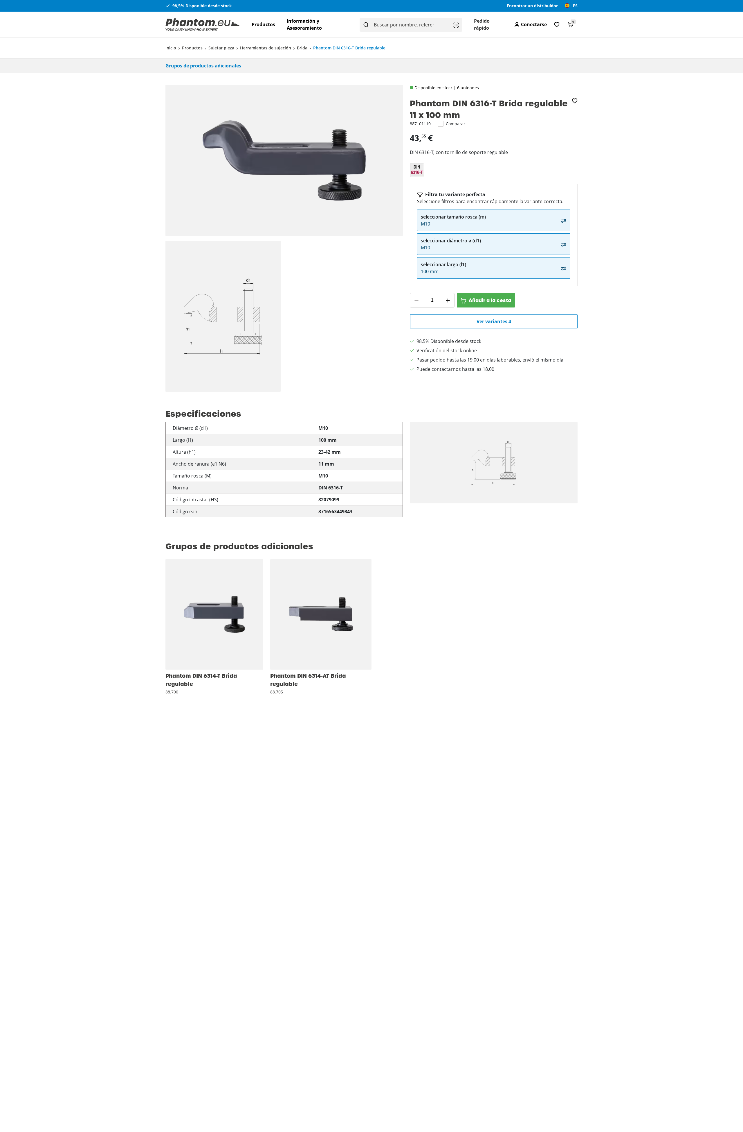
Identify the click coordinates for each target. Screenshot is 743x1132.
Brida (302, 48)
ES (575, 5)
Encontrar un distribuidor (532, 5)
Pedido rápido (482, 24)
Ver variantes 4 (494, 321)
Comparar (455, 123)
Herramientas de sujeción (265, 48)
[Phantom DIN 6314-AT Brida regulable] (321, 614)
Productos (263, 24)
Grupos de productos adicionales (203, 65)
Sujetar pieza (221, 48)
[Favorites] (557, 24)
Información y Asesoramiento (304, 24)
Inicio (170, 48)
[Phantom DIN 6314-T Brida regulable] (214, 614)
